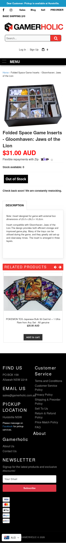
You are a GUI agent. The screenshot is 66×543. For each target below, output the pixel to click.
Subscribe (29, 488)
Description (15, 205)
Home (6, 72)
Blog (33, 9)
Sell (43, 9)
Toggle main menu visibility (4, 61)
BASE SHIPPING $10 (14, 16)
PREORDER (57, 9)
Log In (22, 49)
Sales (22, 9)
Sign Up (34, 49)
